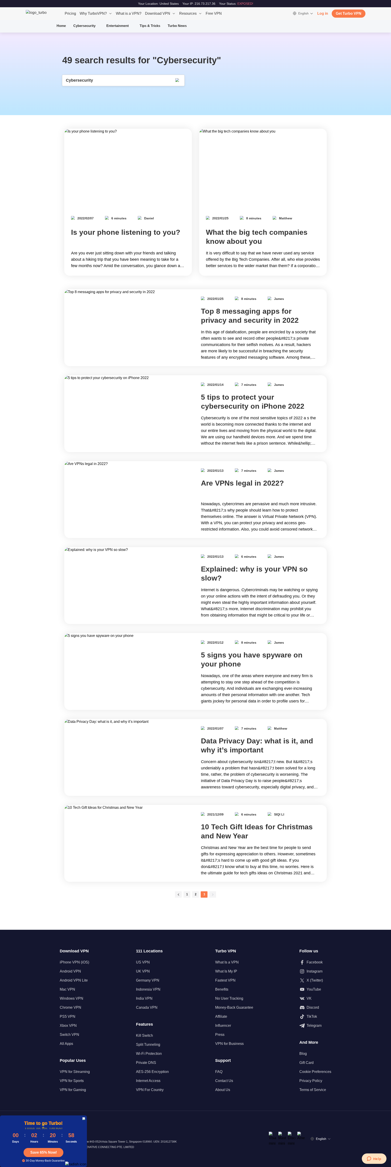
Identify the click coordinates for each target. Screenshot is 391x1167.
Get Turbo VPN (348, 13)
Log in (322, 13)
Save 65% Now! (43, 1152)
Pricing (70, 13)
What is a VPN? (128, 13)
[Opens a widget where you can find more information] (374, 1159)
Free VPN (214, 13)
